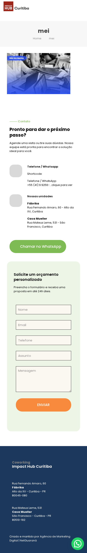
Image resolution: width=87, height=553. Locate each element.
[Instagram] (34, 473)
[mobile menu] (81, 6)
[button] (77, 543)
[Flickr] (59, 473)
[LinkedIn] (47, 473)
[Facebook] (21, 473)
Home (37, 38)
